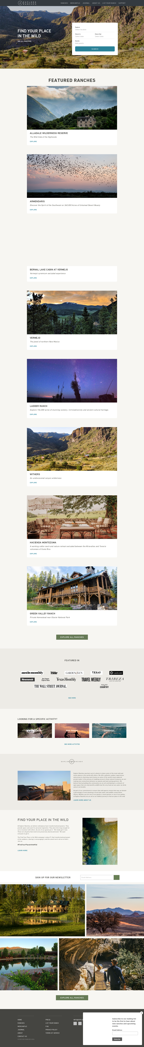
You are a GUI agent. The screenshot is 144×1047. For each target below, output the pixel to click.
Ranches (64, 3)
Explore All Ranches (72, 637)
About (20, 1033)
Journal (86, 3)
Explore (33, 141)
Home (20, 1020)
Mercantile (75, 3)
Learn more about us (82, 800)
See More (72, 698)
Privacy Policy (51, 1030)
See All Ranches (24, 41)
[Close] (141, 1012)
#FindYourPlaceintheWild (27, 845)
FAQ (47, 1026)
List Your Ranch (109, 3)
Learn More (22, 850)
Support (122, 3)
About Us (96, 3)
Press (48, 1020)
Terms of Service (53, 1033)
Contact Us (22, 1036)
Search (94, 49)
